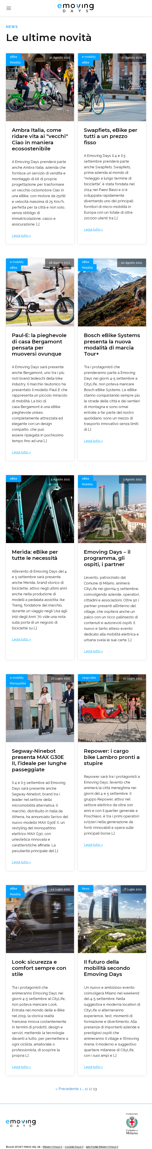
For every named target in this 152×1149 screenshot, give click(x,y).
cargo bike (89, 677)
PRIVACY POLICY (52, 1147)
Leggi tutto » (21, 236)
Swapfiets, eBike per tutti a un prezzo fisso (110, 136)
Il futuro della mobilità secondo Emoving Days (107, 968)
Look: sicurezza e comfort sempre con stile (39, 968)
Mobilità (15, 62)
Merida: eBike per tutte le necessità (35, 555)
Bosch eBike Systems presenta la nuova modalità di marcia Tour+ (112, 344)
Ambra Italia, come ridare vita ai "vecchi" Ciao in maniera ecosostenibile (40, 139)
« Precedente (67, 1089)
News (85, 888)
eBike (13, 56)
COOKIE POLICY (74, 1147)
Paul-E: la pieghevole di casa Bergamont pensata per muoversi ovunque (39, 344)
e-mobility (89, 56)
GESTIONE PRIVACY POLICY (102, 1147)
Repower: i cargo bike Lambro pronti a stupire (112, 757)
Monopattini (18, 683)
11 (86, 1089)
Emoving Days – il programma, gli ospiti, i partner (107, 558)
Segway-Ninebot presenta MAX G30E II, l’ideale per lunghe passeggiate (39, 760)
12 (90, 1089)
